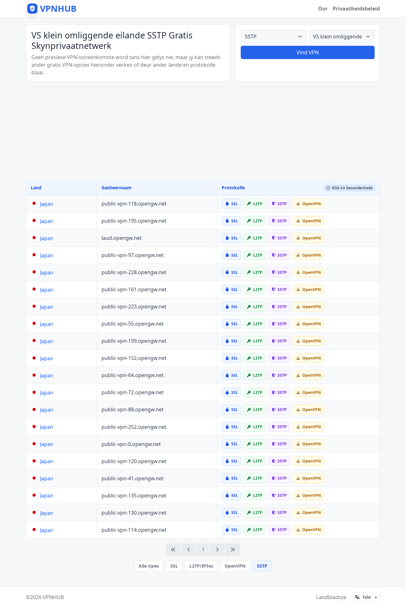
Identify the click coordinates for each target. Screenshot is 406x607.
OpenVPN (235, 566)
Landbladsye (331, 597)
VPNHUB (53, 597)
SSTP (262, 566)
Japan (46, 203)
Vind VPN (308, 52)
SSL (174, 566)
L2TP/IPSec (201, 566)
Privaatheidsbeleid (356, 8)
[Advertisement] (203, 131)
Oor (323, 8)
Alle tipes (149, 566)
